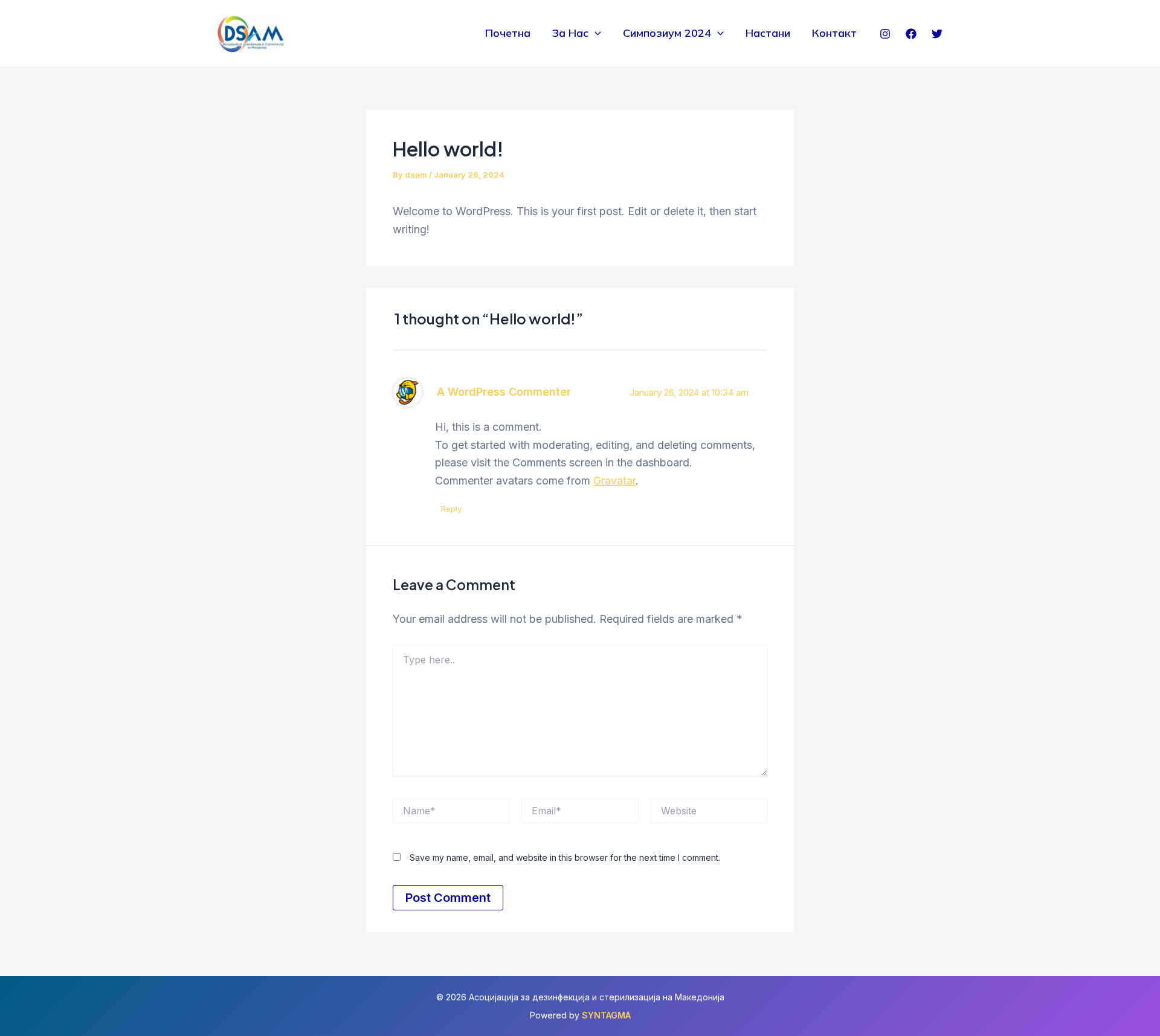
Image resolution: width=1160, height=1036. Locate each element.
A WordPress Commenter (504, 391)
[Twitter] (937, 33)
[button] (594, 33)
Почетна (507, 33)
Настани (768, 33)
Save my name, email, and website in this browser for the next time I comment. (565, 857)
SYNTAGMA (606, 1015)
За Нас (570, 33)
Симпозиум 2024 (667, 33)
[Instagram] (885, 33)
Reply (451, 508)
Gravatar (614, 480)
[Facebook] (911, 33)
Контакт (834, 33)
